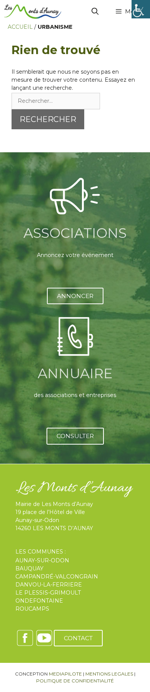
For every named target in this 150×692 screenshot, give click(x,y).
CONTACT (78, 638)
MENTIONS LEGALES (109, 674)
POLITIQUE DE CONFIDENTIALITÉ (75, 681)
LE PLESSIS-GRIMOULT (48, 592)
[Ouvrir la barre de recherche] (95, 11)
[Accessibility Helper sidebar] (141, 9)
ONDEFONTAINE (39, 600)
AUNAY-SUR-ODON (42, 560)
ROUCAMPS (32, 608)
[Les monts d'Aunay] (33, 11)
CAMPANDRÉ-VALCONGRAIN (56, 576)
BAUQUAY (29, 568)
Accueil (20, 26)
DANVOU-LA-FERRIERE (48, 584)
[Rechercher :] (56, 100)
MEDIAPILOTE (65, 674)
